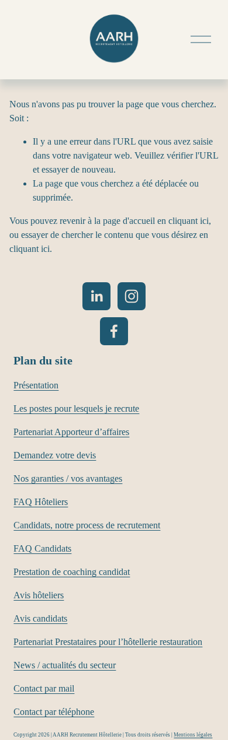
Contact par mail (43, 688)
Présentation (35, 385)
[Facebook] (114, 331)
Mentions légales (193, 735)
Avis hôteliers (38, 595)
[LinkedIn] (96, 296)
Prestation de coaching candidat (71, 572)
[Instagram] (132, 296)
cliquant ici (188, 221)
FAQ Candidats (42, 548)
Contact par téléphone (53, 712)
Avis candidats (40, 618)
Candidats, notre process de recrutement (86, 525)
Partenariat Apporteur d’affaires (71, 432)
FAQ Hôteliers (40, 502)
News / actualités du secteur (64, 665)
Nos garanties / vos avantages (67, 478)
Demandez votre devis (54, 455)
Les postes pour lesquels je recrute (76, 408)
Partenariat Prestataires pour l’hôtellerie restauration (107, 642)
